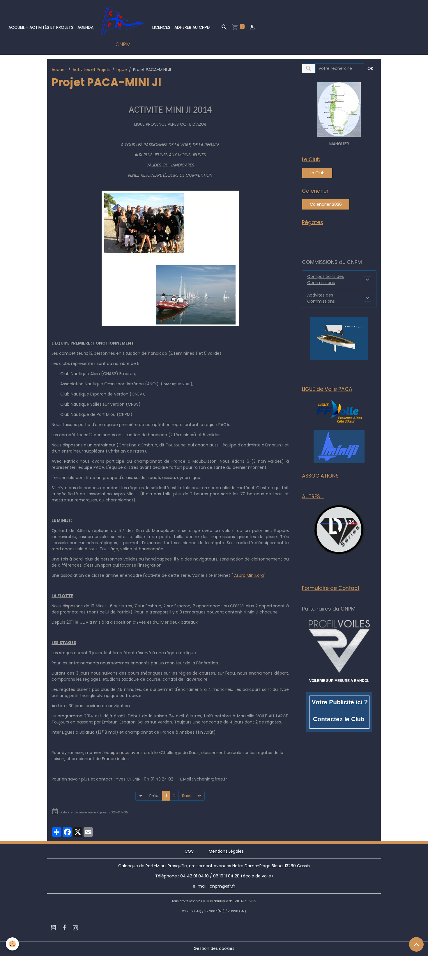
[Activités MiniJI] (339, 446)
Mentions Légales (226, 851)
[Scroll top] (416, 944)
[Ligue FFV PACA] (339, 411)
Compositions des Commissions (325, 279)
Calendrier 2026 (326, 204)
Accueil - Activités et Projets (40, 27)
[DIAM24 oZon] (339, 530)
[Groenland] (339, 109)
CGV (189, 851)
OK (370, 68)
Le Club (317, 173)
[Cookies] (12, 943)
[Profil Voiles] (339, 645)
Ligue (121, 69)
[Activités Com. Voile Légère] (339, 338)
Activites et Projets (91, 69)
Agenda (85, 27)
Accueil (59, 69)
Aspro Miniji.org (249, 575)
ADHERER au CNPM (192, 27)
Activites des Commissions (321, 298)
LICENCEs (161, 27)
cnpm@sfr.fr (222, 886)
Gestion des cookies (214, 948)
